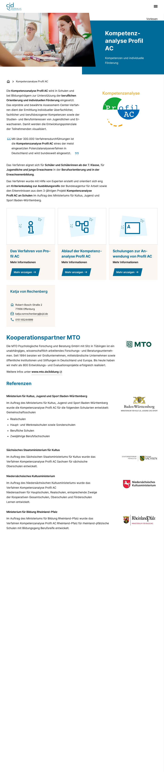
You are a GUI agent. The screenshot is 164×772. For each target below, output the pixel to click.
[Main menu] (155, 6)
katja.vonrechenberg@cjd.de (31, 313)
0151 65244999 (24, 319)
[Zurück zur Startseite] (8, 81)
